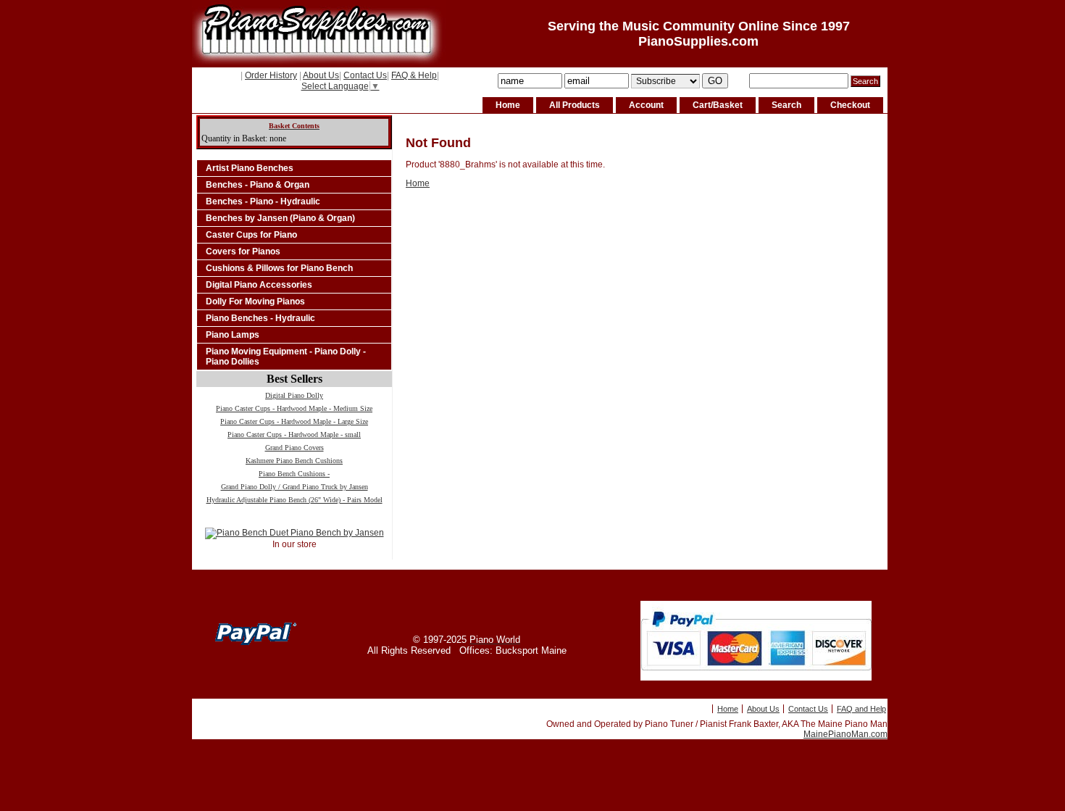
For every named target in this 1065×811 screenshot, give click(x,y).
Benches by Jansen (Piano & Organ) (280, 218)
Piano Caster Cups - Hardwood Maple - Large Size (294, 421)
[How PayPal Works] (756, 678)
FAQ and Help (861, 708)
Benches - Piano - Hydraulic (263, 201)
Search (786, 105)
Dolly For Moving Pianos (255, 301)
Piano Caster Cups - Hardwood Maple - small (294, 434)
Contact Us (365, 75)
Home (508, 105)
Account (646, 105)
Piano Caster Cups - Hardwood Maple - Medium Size (294, 408)
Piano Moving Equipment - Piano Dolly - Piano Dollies (286, 356)
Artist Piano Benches (249, 168)
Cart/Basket (718, 105)
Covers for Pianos (243, 251)
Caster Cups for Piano (251, 235)
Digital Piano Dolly (294, 395)
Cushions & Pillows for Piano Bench (279, 268)
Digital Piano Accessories (259, 285)
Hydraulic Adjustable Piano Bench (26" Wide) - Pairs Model (294, 500)
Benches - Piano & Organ (257, 185)
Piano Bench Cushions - (294, 474)
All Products (574, 105)
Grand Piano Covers (294, 448)
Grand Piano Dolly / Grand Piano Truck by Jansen (294, 487)
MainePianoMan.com (845, 734)
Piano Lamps (232, 335)
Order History (271, 75)
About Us (321, 75)
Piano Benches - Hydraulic (260, 318)
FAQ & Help (414, 75)
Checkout (850, 105)
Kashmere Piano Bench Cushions (294, 461)
